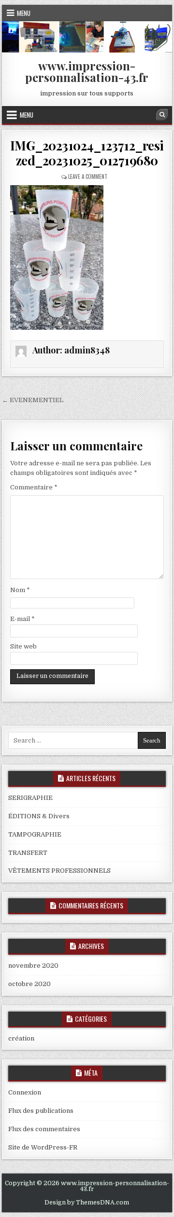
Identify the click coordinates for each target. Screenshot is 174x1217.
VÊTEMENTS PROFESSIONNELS (59, 870)
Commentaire (34, 487)
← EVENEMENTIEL (32, 400)
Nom (20, 590)
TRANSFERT (27, 852)
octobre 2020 (29, 983)
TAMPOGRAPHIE (34, 834)
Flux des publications (40, 1110)
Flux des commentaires (44, 1129)
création (21, 1038)
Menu (23, 13)
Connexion (24, 1092)
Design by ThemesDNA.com (86, 1202)
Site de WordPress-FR (42, 1147)
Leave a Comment (87, 176)
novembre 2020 (33, 965)
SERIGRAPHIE (30, 797)
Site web (23, 646)
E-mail (22, 618)
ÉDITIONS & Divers (39, 816)
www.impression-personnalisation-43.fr (86, 71)
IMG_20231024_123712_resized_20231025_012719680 (87, 153)
